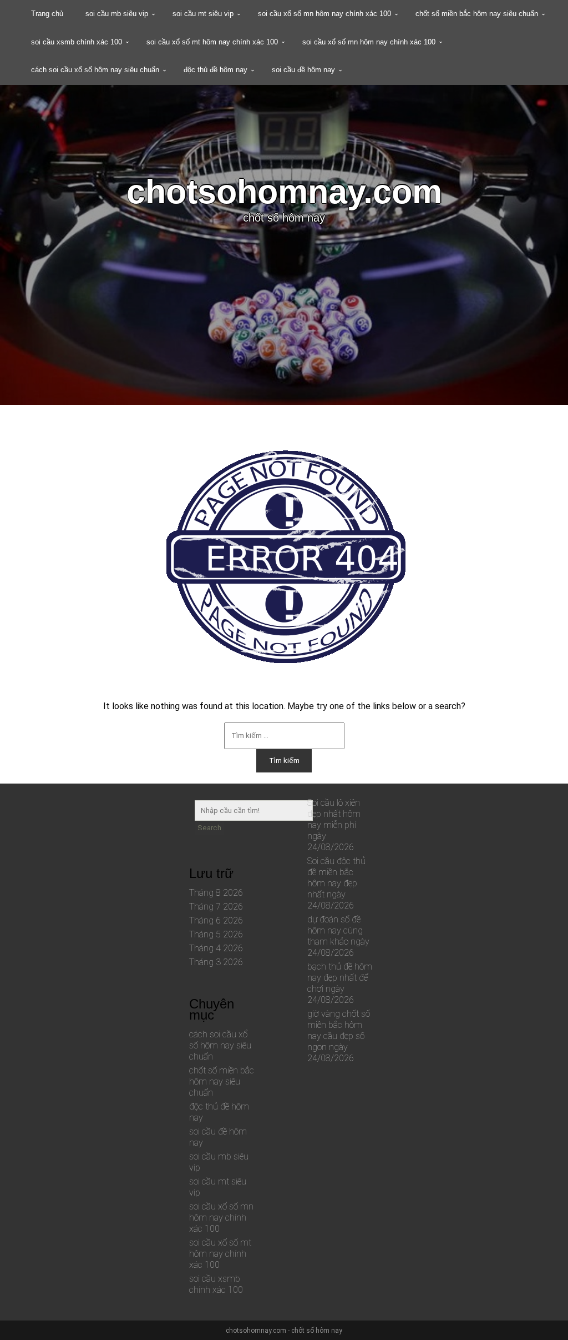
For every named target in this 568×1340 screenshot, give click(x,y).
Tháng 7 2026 (216, 906)
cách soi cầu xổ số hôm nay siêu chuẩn (95, 70)
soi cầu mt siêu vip (203, 13)
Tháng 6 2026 (216, 920)
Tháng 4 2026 (216, 948)
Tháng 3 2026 (216, 962)
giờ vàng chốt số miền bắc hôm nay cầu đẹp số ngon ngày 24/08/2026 (338, 1035)
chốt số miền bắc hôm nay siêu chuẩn (476, 13)
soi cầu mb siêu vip (116, 13)
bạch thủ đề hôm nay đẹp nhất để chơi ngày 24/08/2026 (339, 983)
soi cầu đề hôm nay (303, 70)
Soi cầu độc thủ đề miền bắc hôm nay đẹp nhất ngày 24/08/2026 (336, 883)
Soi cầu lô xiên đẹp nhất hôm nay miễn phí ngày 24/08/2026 (334, 824)
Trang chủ (47, 13)
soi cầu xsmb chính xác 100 (76, 42)
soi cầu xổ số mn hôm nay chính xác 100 (324, 13)
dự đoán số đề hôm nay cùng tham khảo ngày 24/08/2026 (338, 936)
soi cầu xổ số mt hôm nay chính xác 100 (212, 42)
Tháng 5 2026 (216, 934)
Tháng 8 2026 (216, 892)
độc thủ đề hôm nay (215, 70)
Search (209, 828)
